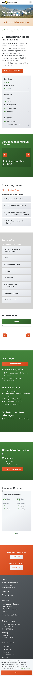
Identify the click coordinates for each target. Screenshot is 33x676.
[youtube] (8, 595)
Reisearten (6, 652)
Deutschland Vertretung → (11, 615)
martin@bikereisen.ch (10, 464)
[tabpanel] (16, 396)
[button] (5, 155)
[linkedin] (12, 595)
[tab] (15, 364)
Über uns (5, 658)
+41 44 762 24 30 (8, 585)
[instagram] (5, 595)
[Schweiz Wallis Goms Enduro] (10, 190)
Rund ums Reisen (8, 655)
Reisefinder (6, 646)
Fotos (16, 322)
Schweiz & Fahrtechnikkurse (15, 29)
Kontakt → (5, 591)
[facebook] (2, 595)
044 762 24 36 (7, 461)
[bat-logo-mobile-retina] (9, 1)
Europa (4, 29)
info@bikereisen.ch (9, 588)
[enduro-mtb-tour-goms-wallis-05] (16, 335)
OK (16, 672)
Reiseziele (5, 649)
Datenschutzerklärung (24, 668)
